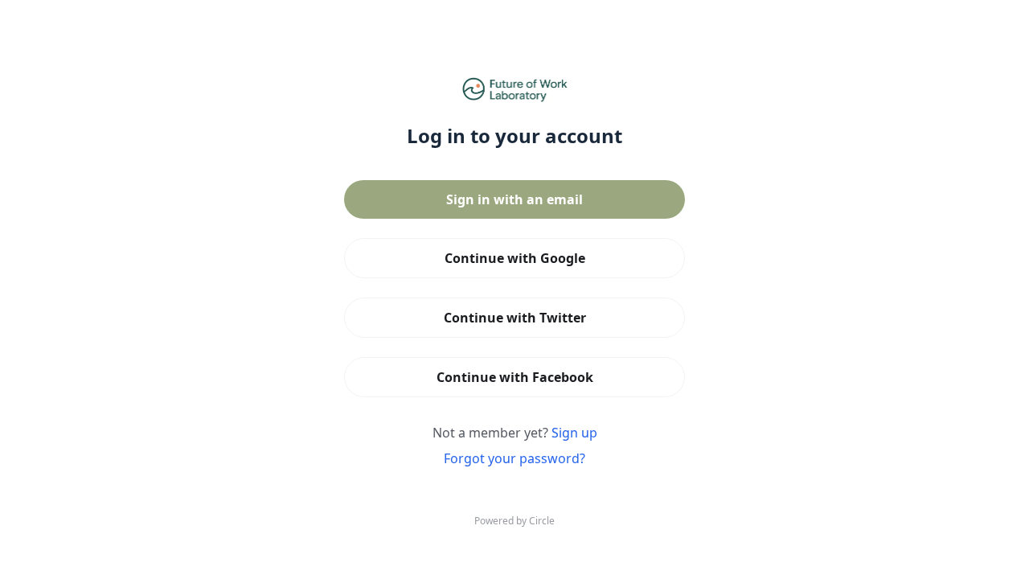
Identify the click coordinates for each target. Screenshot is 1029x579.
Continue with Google (515, 258)
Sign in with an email (514, 199)
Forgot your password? (514, 458)
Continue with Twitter (515, 317)
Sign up (574, 432)
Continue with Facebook (515, 377)
